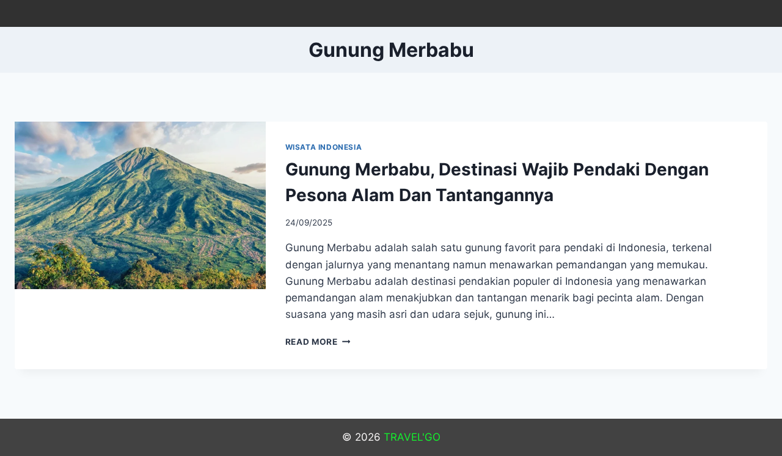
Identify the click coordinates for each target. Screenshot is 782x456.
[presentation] (140, 205)
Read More (318, 342)
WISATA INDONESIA (323, 147)
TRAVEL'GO (412, 437)
